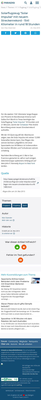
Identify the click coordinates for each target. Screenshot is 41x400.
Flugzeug (23, 7)
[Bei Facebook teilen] (5, 33)
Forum (4, 341)
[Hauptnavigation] (37, 2)
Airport (22, 163)
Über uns (5, 344)
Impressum (9, 391)
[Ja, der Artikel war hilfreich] (17, 247)
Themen (11, 7)
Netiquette (33, 341)
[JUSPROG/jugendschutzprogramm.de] (9, 379)
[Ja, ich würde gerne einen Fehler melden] (20, 260)
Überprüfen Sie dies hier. (30, 374)
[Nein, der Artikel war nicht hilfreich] (23, 247)
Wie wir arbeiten (25, 344)
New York (31, 163)
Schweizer (24, 124)
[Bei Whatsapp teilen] (35, 33)
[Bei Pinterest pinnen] (25, 33)
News (3, 7)
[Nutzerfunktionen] (31, 2)
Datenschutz (19, 391)
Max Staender (7, 218)
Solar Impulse (19, 122)
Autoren (14, 344)
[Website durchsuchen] (25, 2)
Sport (25, 205)
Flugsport (6, 205)
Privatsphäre (30, 391)
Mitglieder (23, 341)
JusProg (19, 385)
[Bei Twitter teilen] (15, 33)
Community (13, 341)
